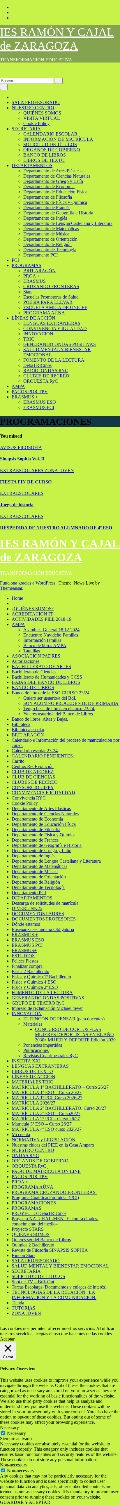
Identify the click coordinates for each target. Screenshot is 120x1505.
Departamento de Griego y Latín (53, 181)
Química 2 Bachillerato (33, 1244)
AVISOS (9, 447)
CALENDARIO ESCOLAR (50, 133)
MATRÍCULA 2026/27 (33, 1102)
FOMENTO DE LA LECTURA (53, 360)
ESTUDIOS (23, 955)
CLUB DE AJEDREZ (33, 771)
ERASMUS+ (35, 281)
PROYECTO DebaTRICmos (39, 1213)
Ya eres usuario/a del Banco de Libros (58, 713)
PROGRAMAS (26, 265)
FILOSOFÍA (30, 447)
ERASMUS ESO (39, 402)
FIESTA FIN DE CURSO (26, 481)
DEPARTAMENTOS (32, 165)
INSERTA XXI (26, 1060)
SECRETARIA (26, 128)
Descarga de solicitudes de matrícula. (46, 903)
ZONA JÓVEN (26, 1313)
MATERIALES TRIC (32, 1081)
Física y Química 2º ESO (35, 987)
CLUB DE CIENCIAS (33, 776)
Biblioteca (21, 724)
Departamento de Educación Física (55, 191)
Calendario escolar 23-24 (35, 750)
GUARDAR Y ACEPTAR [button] (25, 1502)
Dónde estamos (26, 924)
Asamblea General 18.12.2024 (51, 629)
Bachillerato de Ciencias (34, 671)
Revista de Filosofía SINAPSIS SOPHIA (50, 1250)
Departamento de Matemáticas (51, 228)
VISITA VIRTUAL (41, 118)
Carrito (18, 761)
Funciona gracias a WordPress (28, 582)
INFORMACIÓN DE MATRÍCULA (58, 139)
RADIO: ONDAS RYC (45, 370)
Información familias (42, 640)
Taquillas (31, 650)
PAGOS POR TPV (30, 391)
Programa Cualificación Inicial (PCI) (45, 1197)
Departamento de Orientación (50, 239)
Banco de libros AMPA (44, 645)
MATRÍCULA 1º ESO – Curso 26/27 (47, 1092)
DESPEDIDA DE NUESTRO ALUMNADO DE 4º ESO (56, 527)
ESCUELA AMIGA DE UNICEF (55, 307)
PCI (15, 260)
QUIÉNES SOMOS (42, 112)
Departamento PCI (40, 254)
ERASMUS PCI (38, 407)
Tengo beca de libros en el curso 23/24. (59, 708)
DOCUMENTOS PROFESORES (44, 918)
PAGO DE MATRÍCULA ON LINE (46, 1171)
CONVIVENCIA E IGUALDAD (55, 328)
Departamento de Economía (49, 186)
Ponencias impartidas (42, 1045)
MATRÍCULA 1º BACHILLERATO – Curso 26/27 (60, 1087)
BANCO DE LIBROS (44, 154)
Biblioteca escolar (28, 729)
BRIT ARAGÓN (39, 270)
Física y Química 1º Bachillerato (41, 976)
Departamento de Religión (47, 244)
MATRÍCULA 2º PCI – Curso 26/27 (46, 1118)
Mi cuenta (21, 1134)
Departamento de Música (46, 233)
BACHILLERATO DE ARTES (41, 666)
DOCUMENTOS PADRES (38, 913)
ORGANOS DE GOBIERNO (51, 149)
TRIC (28, 339)
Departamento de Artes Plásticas (52, 170)
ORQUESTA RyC (40, 381)
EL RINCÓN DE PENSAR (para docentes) (64, 1018)
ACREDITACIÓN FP (33, 613)
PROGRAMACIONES (34, 1202)
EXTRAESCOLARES (22, 470)
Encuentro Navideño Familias (50, 634)
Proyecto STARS (28, 1229)
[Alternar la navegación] (4, 87)
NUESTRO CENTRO (33, 107)
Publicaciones (36, 1050)
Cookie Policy (36, 123)
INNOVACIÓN (38, 333)
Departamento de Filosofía (47, 197)
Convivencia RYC (29, 797)
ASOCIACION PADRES (36, 655)
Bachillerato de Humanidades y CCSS (47, 677)
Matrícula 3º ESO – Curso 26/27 (42, 1123)
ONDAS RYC (25, 1155)
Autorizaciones (25, 661)
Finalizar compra (27, 966)
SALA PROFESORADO (36, 102)
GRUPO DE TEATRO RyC (38, 1003)
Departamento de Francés (46, 207)
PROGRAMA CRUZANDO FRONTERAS (54, 1192)
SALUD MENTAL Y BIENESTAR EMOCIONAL (60, 1265)
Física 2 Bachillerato (30, 971)
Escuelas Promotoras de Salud (51, 296)
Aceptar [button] (7, 1338)
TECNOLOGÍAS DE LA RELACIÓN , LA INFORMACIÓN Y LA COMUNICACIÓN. (54, 1295)
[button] (1, 74)
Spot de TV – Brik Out (33, 1281)
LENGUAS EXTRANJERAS (51, 323)
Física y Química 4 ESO (34, 981)
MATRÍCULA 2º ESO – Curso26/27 (46, 1113)
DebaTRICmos (37, 365)
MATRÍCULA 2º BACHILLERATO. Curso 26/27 (59, 1108)
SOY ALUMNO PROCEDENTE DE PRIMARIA (71, 703)
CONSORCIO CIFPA (33, 787)
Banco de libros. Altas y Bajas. (40, 719)
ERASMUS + (25, 396)
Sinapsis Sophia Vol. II (22, 458)
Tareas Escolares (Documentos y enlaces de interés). (59, 1286)
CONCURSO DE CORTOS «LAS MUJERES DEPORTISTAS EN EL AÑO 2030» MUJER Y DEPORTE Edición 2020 (75, 1034)
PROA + (31, 275)
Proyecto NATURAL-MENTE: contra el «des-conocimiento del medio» (55, 1221)
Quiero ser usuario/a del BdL (50, 698)
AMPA (18, 386)
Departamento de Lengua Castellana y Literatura (67, 223)
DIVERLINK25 (27, 908)
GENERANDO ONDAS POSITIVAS (59, 344)
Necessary (16, 1433)
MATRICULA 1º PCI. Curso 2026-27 (47, 1097)
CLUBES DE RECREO (46, 375)
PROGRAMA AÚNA (44, 312)
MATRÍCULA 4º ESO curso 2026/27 (47, 1129)
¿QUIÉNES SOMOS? (33, 608)
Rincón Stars (23, 1255)
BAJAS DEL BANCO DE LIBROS (46, 682)
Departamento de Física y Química (55, 202)
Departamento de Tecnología (49, 249)
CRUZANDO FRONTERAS (51, 286)
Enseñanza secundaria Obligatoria (43, 929)
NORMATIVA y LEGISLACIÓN (43, 1139)
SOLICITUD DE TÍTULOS (50, 144)
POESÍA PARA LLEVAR (48, 302)
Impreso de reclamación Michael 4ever (47, 1008)
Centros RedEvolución (33, 766)
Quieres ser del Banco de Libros (41, 1239)
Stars (27, 291)
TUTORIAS (23, 1307)
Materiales (32, 1024)
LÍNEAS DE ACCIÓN (33, 317)
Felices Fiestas (25, 960)
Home (17, 598)
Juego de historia (16, 504)
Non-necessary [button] (13, 1464)
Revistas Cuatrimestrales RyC (50, 1055)
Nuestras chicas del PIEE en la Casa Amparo (53, 1144)
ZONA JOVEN (59, 470)
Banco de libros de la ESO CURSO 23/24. (51, 692)
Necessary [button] (9, 1427)
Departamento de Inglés (45, 218)
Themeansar (11, 588)
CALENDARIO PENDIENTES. (43, 755)
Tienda (18, 1302)
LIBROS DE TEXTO (44, 160)
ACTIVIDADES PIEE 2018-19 (41, 619)
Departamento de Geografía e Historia (58, 212)
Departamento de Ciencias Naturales (56, 176)
